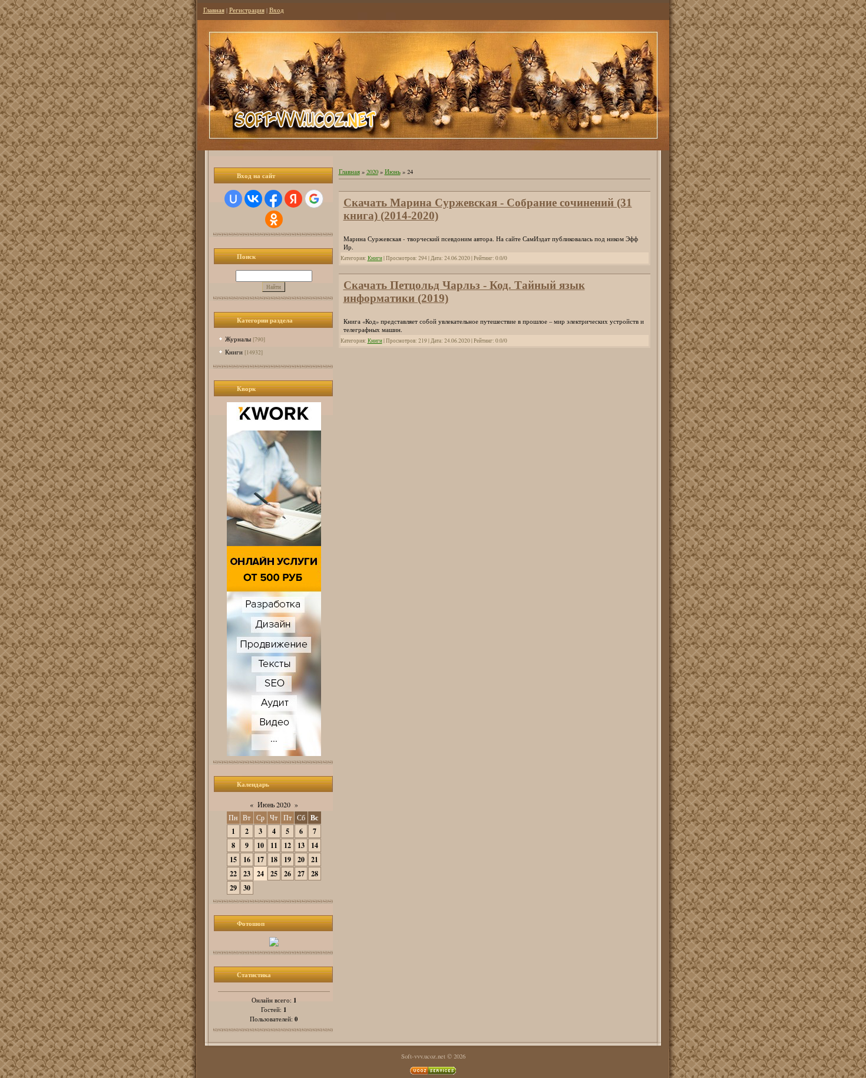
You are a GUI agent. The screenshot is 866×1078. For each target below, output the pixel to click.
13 (301, 845)
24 (260, 874)
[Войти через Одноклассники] (274, 219)
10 (260, 845)
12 (287, 845)
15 (233, 859)
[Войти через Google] (314, 198)
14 (314, 845)
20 (301, 859)
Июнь (393, 171)
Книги (234, 351)
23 (246, 874)
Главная (213, 10)
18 (273, 859)
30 (246, 888)
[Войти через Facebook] (273, 199)
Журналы (238, 338)
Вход (276, 10)
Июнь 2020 (273, 804)
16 (246, 859)
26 (287, 874)
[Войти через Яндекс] (293, 199)
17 (260, 859)
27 (301, 874)
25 (273, 874)
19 (287, 859)
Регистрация (247, 10)
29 (233, 888)
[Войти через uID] (233, 199)
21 (314, 859)
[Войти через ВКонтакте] (253, 199)
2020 (372, 171)
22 (233, 874)
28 (314, 874)
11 (273, 845)
